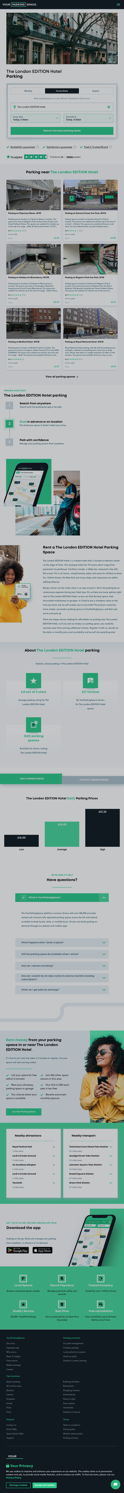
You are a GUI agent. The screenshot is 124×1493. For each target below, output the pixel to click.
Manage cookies (18, 1485)
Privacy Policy (13, 1478)
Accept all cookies (45, 1485)
